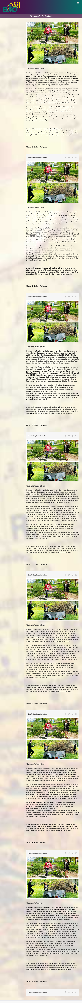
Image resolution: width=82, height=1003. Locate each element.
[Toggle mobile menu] (78, 3)
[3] (52, 43)
